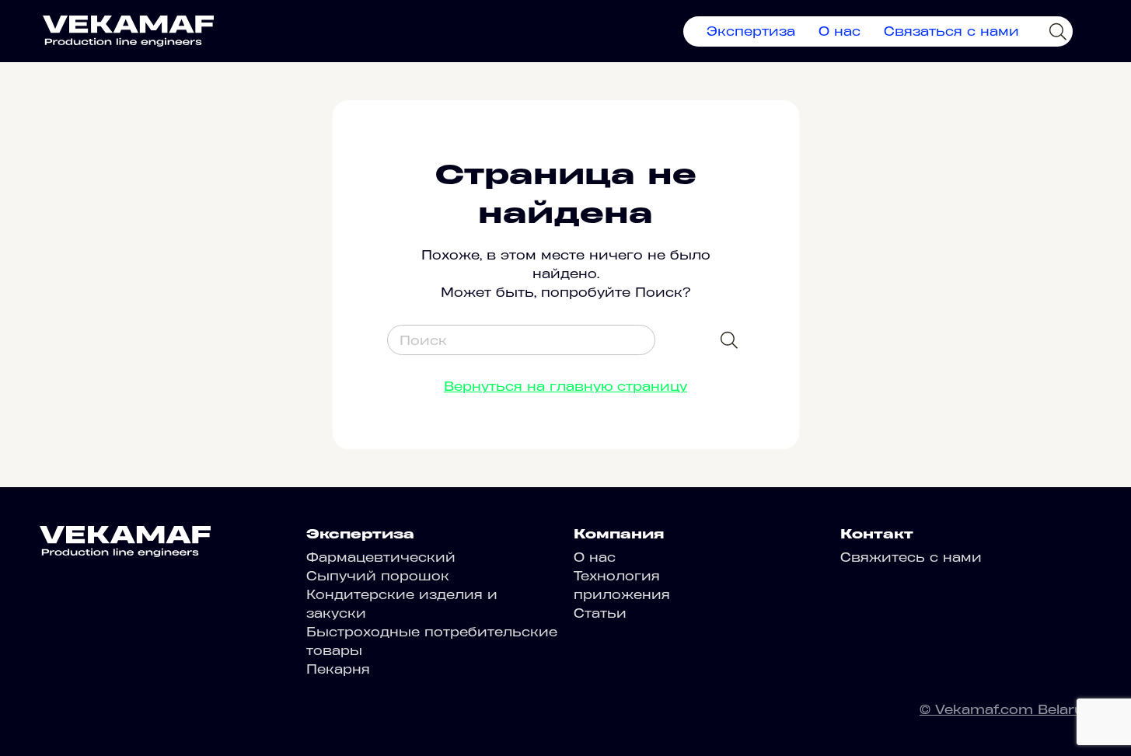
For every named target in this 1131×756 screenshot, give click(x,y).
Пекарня (338, 669)
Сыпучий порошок (377, 576)
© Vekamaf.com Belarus (1005, 709)
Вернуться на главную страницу (565, 386)
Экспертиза (751, 31)
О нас (839, 31)
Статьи (600, 613)
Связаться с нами (951, 31)
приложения (622, 594)
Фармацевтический (381, 557)
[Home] (128, 31)
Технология (617, 576)
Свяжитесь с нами (911, 557)
